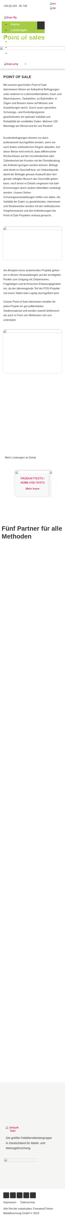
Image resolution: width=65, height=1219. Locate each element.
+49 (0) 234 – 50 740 (26, 47)
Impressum (9, 1202)
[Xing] (19, 1195)
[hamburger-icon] (41, 25)
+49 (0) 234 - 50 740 (15, 6)
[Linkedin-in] (33, 1195)
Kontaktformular (22, 53)
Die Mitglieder (21, 36)
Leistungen (19, 30)
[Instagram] (26, 1195)
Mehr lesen (33, 488)
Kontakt (16, 41)
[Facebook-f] (6, 1195)
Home (15, 24)
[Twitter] (13, 1195)
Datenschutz (27, 1202)
